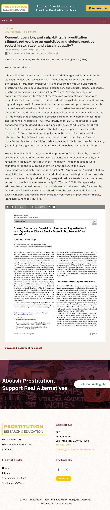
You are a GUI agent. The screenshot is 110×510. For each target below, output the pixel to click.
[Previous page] (8, 207)
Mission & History (11, 439)
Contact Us (8, 449)
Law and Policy (13, 32)
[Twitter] (66, 469)
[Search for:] (104, 20)
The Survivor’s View (12, 483)
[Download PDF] (49, 207)
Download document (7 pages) (23, 347)
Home (5, 468)
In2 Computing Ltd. (61, 503)
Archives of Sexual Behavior (22, 53)
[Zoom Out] (28, 207)
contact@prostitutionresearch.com (75, 449)
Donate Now (99, 8)
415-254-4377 (63, 445)
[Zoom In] (32, 207)
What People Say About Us (17, 444)
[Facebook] (58, 469)
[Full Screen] (54, 207)
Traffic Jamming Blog (14, 478)
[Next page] (12, 207)
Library (9, 29)
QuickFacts (30, 32)
